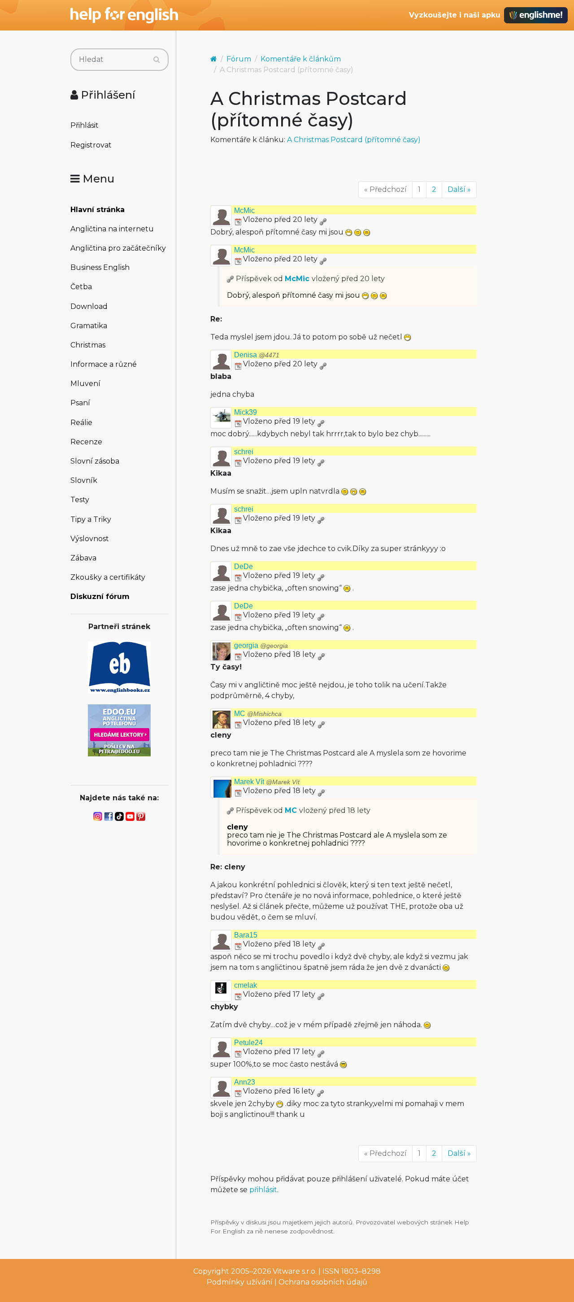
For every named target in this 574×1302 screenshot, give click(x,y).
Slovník (83, 480)
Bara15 (245, 935)
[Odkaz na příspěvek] (230, 278)
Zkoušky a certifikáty (107, 577)
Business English (100, 267)
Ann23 (244, 1082)
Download (89, 306)
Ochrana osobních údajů (322, 1282)
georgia (261, 645)
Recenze (86, 442)
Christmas (87, 345)
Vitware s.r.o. (295, 1271)
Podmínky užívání (240, 1282)
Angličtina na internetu (112, 229)
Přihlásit (84, 125)
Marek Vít (267, 782)
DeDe (243, 566)
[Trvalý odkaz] (322, 219)
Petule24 (248, 1042)
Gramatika (88, 325)
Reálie (81, 422)
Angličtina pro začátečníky (118, 248)
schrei (243, 452)
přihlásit (263, 1189)
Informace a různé (103, 364)
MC (258, 713)
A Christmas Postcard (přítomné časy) (354, 139)
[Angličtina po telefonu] (119, 729)
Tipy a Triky (90, 519)
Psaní (80, 403)
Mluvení (85, 383)
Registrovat (91, 145)
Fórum (238, 59)
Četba (81, 286)
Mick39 (245, 412)
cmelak (245, 985)
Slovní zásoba (94, 461)
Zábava (83, 558)
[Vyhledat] (156, 60)
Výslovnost (89, 538)
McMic (244, 210)
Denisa (256, 355)
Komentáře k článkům (301, 59)
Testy (79, 499)
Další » (459, 189)
